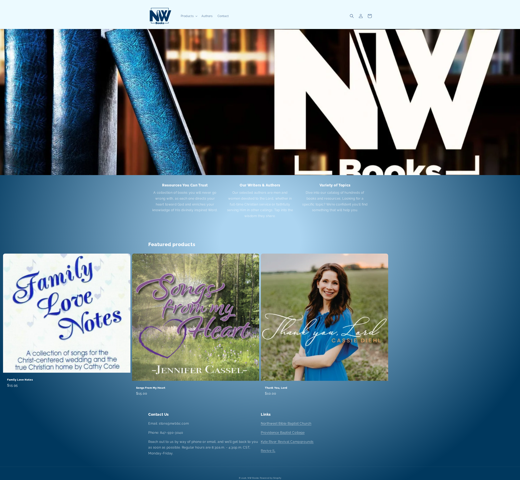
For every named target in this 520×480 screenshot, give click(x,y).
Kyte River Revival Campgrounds (287, 442)
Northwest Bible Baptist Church (286, 423)
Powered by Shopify (270, 478)
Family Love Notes (20, 379)
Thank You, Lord (276, 387)
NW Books (253, 478)
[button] (188, 16)
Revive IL (268, 451)
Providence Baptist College (283, 433)
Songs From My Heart (150, 387)
